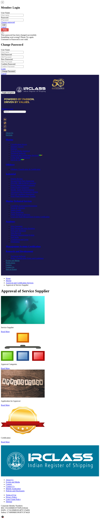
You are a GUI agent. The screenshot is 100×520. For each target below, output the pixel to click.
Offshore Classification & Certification (25, 169)
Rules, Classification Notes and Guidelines (27, 258)
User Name (5, 13)
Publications (10, 263)
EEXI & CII (16, 160)
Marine (8, 281)
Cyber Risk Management (20, 158)
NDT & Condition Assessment (22, 194)
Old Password (6, 55)
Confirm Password (8, 64)
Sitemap (9, 502)
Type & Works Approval (20, 151)
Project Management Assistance (23, 185)
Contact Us (10, 267)
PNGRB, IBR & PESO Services (23, 183)
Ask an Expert (11, 269)
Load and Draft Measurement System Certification (30, 217)
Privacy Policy (11, 497)
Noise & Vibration (18, 208)
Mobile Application (13, 489)
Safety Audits (16, 210)
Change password (8, 22)
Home (8, 278)
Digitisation (15, 242)
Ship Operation (16, 226)
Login (3, 69)
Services (9, 135)
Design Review (17, 179)
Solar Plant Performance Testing (23, 196)
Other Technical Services (20, 214)
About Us (9, 133)
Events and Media (13, 261)
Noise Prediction (17, 212)
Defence (14, 149)
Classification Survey (19, 144)
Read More (5, 332)
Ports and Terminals (18, 231)
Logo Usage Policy (13, 499)
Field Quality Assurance (20, 187)
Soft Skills (15, 237)
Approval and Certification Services (25, 155)
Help (5, 30)
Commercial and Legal (19, 239)
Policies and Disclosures (15, 491)
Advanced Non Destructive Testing (24, 192)
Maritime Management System (22, 235)
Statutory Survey (17, 147)
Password (4, 17)
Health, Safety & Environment (22, 190)
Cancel (3, 27)
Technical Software (18, 153)
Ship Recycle (16, 233)
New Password (7, 59)
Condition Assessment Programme (24, 206)
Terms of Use (11, 495)
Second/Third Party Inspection (22, 181)
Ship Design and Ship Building (23, 228)
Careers (9, 265)
